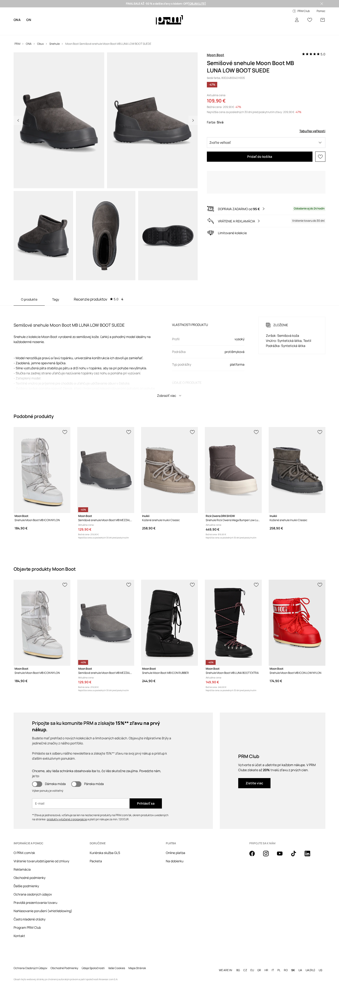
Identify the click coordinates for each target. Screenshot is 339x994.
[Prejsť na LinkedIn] (310, 856)
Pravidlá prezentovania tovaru (35, 902)
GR (259, 970)
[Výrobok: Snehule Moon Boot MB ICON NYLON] (42, 470)
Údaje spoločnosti (93, 968)
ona (17, 20)
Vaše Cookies (116, 968)
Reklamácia (22, 869)
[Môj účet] (297, 20)
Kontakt (19, 936)
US (320, 970)
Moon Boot (215, 55)
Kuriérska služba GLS (105, 853)
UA (300, 970)
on (28, 20)
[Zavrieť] (321, 3)
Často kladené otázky (29, 919)
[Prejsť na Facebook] (254, 856)
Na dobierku (174, 861)
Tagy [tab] (55, 299)
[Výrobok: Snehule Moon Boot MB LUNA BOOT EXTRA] (233, 623)
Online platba (175, 853)
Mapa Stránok (137, 968)
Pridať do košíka (259, 156)
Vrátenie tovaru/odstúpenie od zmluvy (41, 861)
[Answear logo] (169, 20)
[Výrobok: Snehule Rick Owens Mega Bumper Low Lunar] (233, 470)
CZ (245, 970)
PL (278, 970)
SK (293, 970)
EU (252, 970)
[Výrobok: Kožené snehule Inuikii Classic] (169, 470)
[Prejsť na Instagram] (268, 856)
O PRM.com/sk (24, 853)
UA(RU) (310, 970)
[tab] (98, 299)
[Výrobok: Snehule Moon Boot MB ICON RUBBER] (169, 623)
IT (273, 970)
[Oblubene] (309, 20)
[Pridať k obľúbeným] (320, 157)
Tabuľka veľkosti (312, 131)
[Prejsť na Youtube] (282, 856)
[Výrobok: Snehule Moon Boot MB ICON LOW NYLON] (297, 623)
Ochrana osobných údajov (33, 894)
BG (238, 970)
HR (266, 970)
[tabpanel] (169, 353)
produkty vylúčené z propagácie (67, 819)
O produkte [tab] (29, 299)
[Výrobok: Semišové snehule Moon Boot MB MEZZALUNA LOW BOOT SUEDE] (105, 470)
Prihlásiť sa (146, 803)
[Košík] (322, 20)
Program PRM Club (27, 927)
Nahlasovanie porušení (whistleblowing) (43, 911)
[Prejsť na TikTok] (296, 856)
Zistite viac (254, 783)
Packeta (96, 861)
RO (286, 970)
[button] (266, 142)
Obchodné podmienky (29, 877)
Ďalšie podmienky (26, 886)
